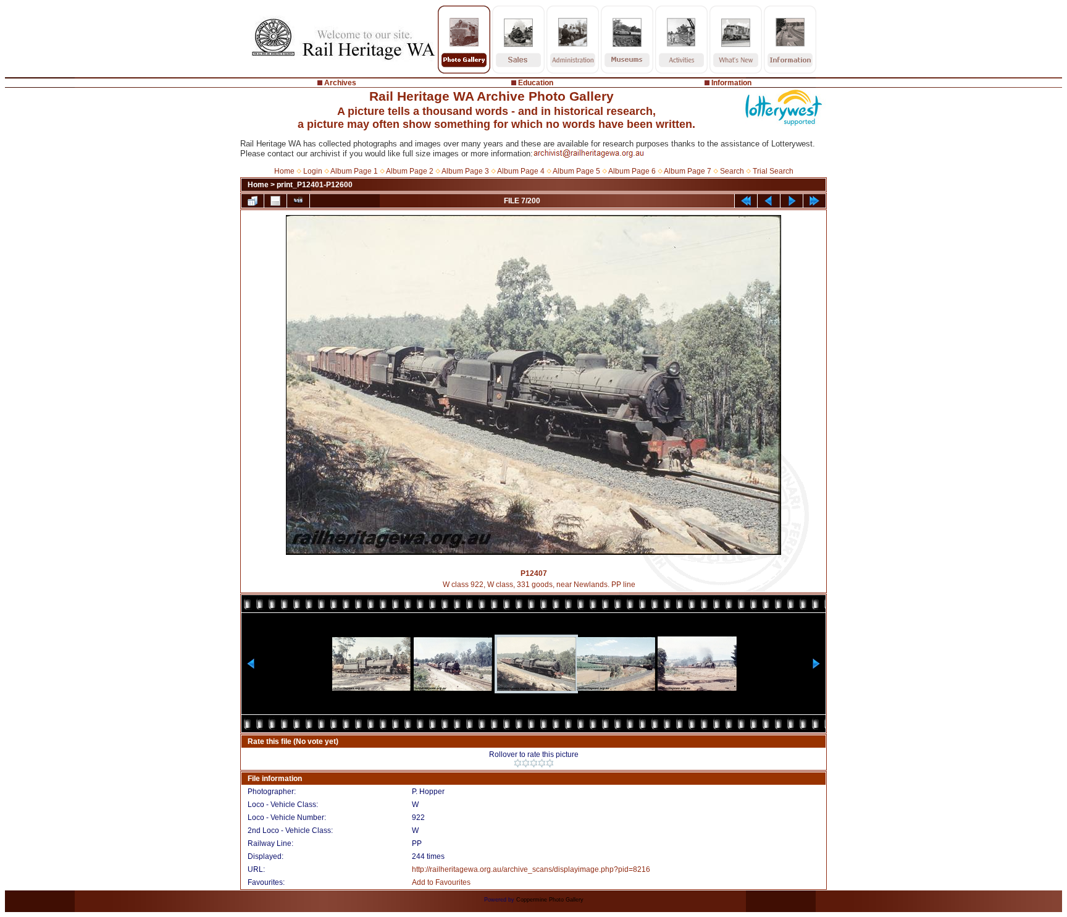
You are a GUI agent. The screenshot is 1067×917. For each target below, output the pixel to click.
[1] (518, 763)
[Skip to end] (814, 201)
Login (312, 171)
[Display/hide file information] (275, 201)
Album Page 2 (409, 171)
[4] (542, 763)
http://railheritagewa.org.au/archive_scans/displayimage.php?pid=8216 (531, 869)
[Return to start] (746, 201)
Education (535, 82)
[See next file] (791, 201)
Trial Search (773, 171)
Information (731, 82)
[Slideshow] (298, 201)
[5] (550, 763)
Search (732, 171)
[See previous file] (769, 201)
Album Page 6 (632, 171)
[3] (534, 763)
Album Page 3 (465, 171)
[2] (526, 763)
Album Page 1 (354, 171)
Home (284, 171)
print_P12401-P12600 (315, 184)
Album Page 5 (576, 171)
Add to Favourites (441, 882)
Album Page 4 (521, 171)
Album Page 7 (687, 171)
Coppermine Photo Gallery (550, 900)
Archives (340, 82)
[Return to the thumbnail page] (252, 201)
